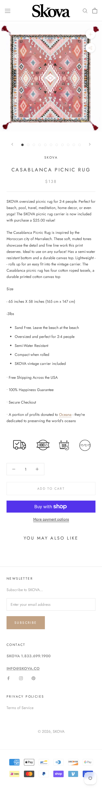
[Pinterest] (33, 678)
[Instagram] (21, 678)
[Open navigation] (7, 10)
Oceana (65, 414)
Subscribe (25, 622)
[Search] (85, 10)
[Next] (90, 144)
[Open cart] (94, 10)
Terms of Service (20, 707)
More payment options (51, 519)
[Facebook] (8, 678)
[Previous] (12, 144)
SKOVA (58, 731)
